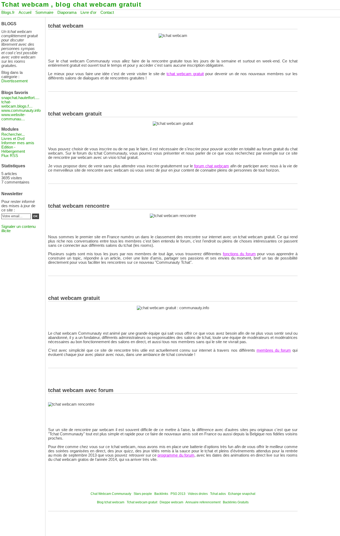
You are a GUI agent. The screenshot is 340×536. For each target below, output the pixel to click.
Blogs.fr (8, 12)
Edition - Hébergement (13, 149)
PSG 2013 (178, 494)
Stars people (143, 494)
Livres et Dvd (12, 139)
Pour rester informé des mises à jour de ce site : (18, 205)
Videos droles (198, 494)
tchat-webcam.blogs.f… (17, 104)
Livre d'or (88, 12)
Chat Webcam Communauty (111, 494)
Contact (107, 12)
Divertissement (14, 81)
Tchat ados (218, 494)
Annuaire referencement (202, 502)
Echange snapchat (241, 494)
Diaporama (66, 12)
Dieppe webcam (171, 502)
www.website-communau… (13, 117)
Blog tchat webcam (110, 502)
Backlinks (161, 494)
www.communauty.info (21, 110)
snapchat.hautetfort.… (20, 98)
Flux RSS (9, 156)
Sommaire (44, 12)
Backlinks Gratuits (236, 502)
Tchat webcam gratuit (142, 502)
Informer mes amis (17, 143)
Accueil (25, 12)
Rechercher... (13, 134)
